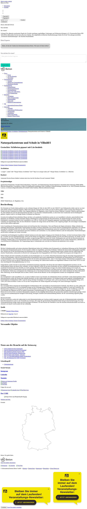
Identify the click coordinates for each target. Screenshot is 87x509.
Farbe (6, 165)
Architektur (10, 96)
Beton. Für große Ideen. (13, 91)
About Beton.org (54, 468)
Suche (2, 20)
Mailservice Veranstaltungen (15, 82)
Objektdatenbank (22, 131)
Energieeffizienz (11, 90)
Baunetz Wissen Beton (13, 116)
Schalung (10, 165)
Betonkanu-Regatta (12, 84)
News (5, 73)
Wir (5, 104)
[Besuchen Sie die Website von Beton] (6, 461)
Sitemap (25, 468)
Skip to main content (6, 1)
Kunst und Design (12, 114)
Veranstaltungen (8, 79)
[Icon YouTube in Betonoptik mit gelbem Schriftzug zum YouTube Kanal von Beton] (4, 384)
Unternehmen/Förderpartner (14, 110)
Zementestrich (22, 165)
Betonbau (6, 94)
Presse (9, 75)
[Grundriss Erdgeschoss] (14, 157)
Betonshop (7, 6)
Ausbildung (10, 113)
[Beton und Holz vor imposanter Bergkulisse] (14, 154)
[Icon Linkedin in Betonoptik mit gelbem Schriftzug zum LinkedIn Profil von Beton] (4, 383)
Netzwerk (6, 107)
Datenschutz (31, 468)
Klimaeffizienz (11, 87)
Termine (9, 81)
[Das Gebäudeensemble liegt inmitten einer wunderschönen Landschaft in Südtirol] (14, 152)
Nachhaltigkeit (8, 85)
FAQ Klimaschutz (12, 93)
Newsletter (10, 78)
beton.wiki (10, 101)
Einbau (3, 165)
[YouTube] (24, 390)
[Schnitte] (14, 158)
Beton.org (3, 131)
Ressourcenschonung (13, 88)
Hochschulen (11, 111)
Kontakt (6, 7)
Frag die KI (5, 16)
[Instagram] (9, 381)
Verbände (10, 108)
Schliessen (4, 21)
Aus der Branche (12, 76)
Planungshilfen (11, 99)
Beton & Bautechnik (13, 97)
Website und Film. (5, 399)
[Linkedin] (14, 390)
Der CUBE (4, 393)
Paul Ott (11, 314)
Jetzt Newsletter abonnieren (8, 462)
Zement (16, 165)
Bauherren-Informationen (14, 102)
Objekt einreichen (5, 126)
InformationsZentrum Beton (14, 105)
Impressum (39, 468)
